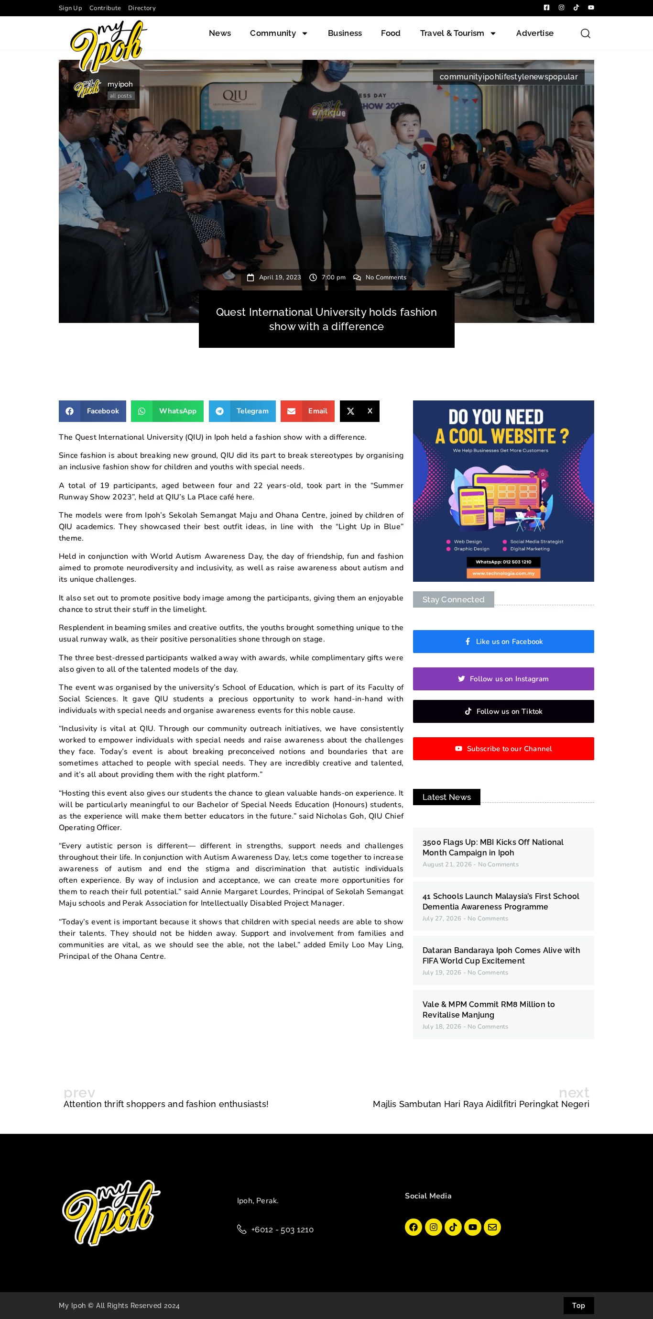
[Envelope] (492, 1227)
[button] (92, 411)
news (538, 76)
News (220, 33)
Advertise (535, 33)
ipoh (491, 76)
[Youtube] (472, 1227)
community (461, 76)
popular (563, 76)
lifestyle (514, 76)
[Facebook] (413, 1227)
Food (391, 33)
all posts (121, 96)
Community (273, 33)
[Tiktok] (453, 1227)
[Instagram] (433, 1227)
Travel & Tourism (452, 33)
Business (345, 33)
